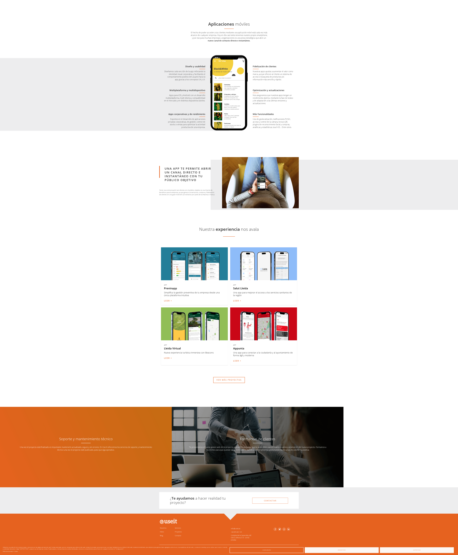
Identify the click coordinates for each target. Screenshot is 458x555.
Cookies (16, 551)
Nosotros (163, 528)
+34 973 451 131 (236, 532)
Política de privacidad (8, 551)
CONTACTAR (270, 500)
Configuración (266, 550)
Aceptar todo (417, 550)
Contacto (178, 535)
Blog (161, 535)
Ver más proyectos (229, 380)
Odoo (162, 532)
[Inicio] (168, 521)
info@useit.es (235, 528)
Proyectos (178, 532)
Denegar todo (342, 550)
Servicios (178, 528)
